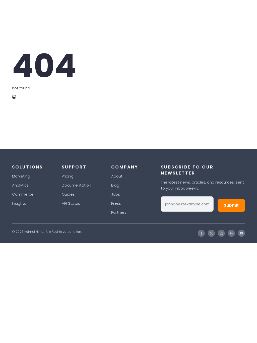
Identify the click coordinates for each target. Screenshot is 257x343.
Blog (115, 185)
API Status (71, 203)
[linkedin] (231, 233)
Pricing (68, 176)
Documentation (76, 185)
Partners (118, 212)
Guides (68, 194)
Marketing (21, 176)
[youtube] (241, 233)
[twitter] (211, 233)
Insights (19, 203)
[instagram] (221, 233)
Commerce (23, 194)
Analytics (20, 185)
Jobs (115, 194)
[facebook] (201, 233)
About (116, 176)
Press (116, 203)
